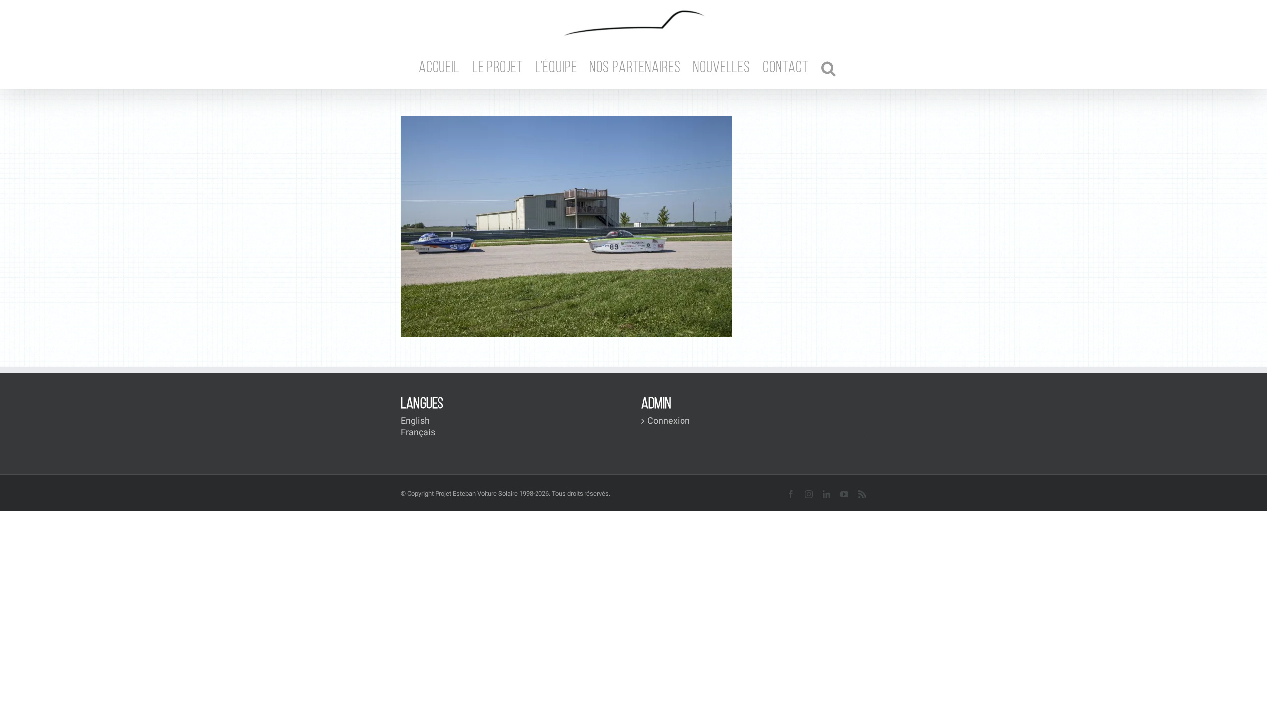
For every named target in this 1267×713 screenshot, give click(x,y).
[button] (828, 67)
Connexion (668, 421)
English (415, 421)
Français (418, 432)
